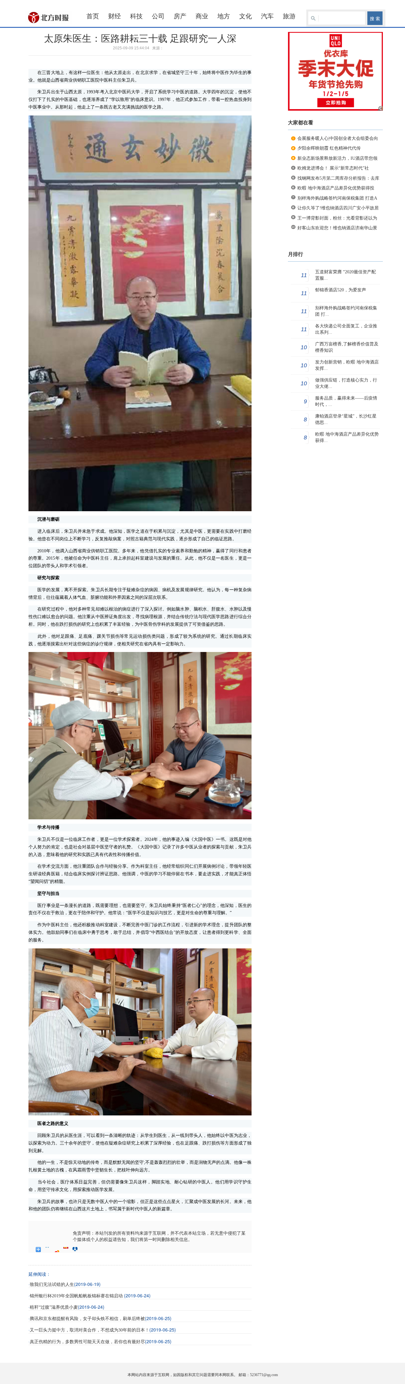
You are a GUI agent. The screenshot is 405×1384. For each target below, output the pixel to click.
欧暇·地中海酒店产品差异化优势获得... (347, 437)
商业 (202, 16)
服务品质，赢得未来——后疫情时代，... (346, 401)
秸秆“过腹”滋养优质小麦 (54, 1307)
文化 (245, 16)
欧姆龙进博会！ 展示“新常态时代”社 (333, 168)
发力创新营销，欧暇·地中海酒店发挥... (347, 365)
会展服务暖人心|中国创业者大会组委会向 (337, 138)
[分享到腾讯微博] (66, 1249)
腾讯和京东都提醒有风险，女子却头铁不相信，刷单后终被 (87, 1318)
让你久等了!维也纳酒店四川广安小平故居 (338, 208)
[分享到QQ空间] (47, 1249)
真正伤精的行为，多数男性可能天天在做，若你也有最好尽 (87, 1341)
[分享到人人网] (75, 1249)
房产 (180, 16)
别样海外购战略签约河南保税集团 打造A (337, 198)
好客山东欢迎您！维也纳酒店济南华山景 (337, 228)
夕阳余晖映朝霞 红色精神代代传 (329, 148)
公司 (158, 16)
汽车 (267, 16)
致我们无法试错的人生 (52, 1284)
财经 (114, 16)
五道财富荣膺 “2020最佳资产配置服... (345, 275)
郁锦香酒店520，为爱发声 (340, 290)
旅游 (289, 16)
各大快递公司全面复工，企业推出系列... (346, 329)
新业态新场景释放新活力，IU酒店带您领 (337, 158)
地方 (223, 16)
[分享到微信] (84, 1249)
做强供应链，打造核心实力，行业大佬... (346, 383)
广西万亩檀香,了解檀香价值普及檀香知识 (346, 347)
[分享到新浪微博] (56, 1249)
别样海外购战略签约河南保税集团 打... (346, 311)
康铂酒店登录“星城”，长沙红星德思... (346, 419)
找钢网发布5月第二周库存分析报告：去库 (338, 178)
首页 (92, 16)
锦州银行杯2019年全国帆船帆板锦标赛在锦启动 (77, 1296)
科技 (136, 16)
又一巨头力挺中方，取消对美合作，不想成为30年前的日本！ (89, 1330)
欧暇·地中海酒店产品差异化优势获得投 (335, 188)
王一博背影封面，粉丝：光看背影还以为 (337, 218)
